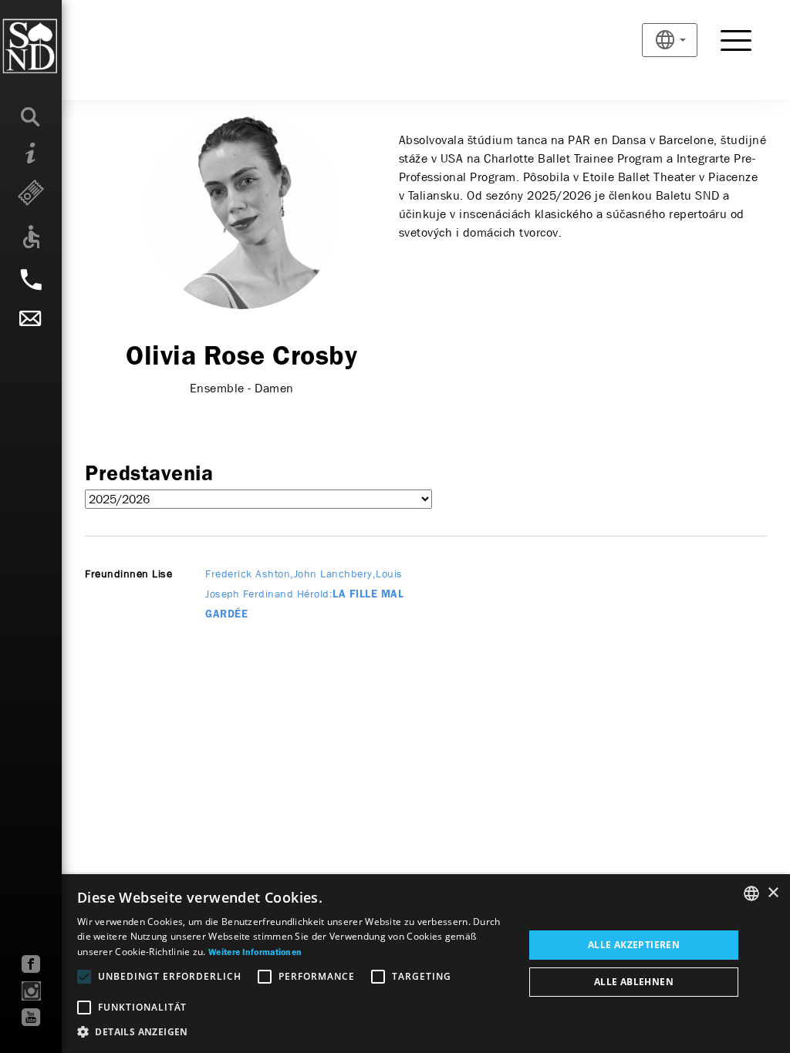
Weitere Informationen (255, 953)
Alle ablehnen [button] (634, 981)
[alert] (395, 963)
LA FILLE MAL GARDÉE (304, 594)
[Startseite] (61, 46)
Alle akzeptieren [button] (634, 944)
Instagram (31, 991)
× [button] (772, 893)
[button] (294, 1032)
